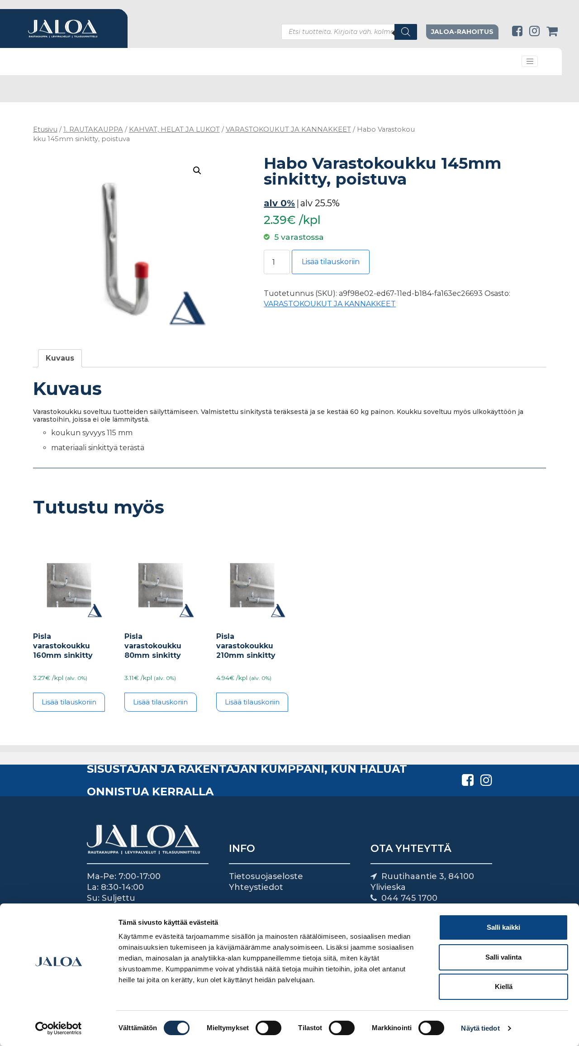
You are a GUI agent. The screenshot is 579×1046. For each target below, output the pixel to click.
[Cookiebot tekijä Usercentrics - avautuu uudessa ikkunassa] (58, 1028)
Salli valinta (503, 957)
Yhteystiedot (256, 887)
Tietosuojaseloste (266, 876)
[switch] (268, 1028)
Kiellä (504, 986)
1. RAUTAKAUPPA (93, 129)
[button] (197, 170)
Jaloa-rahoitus (462, 32)
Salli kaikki (503, 927)
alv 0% (279, 203)
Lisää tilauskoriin (331, 261)
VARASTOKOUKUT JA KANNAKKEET (288, 129)
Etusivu (45, 129)
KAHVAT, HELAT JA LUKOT (174, 129)
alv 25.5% (320, 203)
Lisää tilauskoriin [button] (69, 702)
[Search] (405, 32)
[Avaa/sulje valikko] (530, 61)
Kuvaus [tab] (60, 358)
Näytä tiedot (480, 1028)
